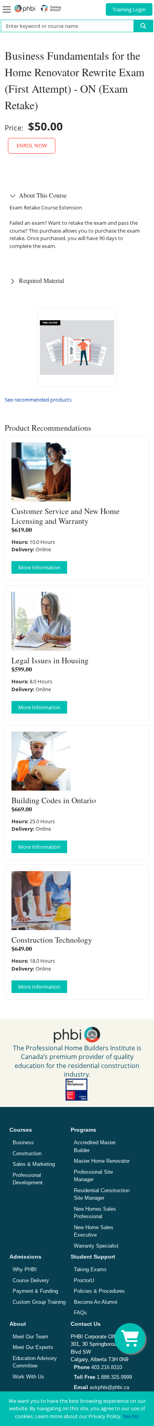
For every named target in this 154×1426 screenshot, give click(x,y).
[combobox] (64, 26)
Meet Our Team (30, 1337)
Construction (27, 1153)
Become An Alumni (95, 1302)
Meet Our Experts (33, 1347)
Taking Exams (90, 1269)
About (17, 1324)
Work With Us (28, 1377)
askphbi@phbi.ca (101, 1387)
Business (23, 1142)
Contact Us (86, 1324)
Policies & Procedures (99, 1291)
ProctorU (84, 1280)
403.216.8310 (98, 1367)
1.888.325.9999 (103, 1377)
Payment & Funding (35, 1291)
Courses (20, 1130)
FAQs (80, 1313)
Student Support (93, 1256)
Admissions (25, 1256)
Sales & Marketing (34, 1164)
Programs (83, 1130)
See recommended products (38, 399)
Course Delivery (31, 1280)
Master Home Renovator (102, 1161)
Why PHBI (25, 1269)
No (135, 1416)
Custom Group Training (39, 1302)
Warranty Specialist (96, 1246)
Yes (127, 1416)
